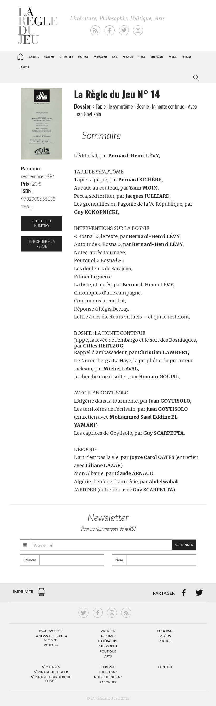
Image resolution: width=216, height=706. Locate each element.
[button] (195, 77)
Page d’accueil (51, 631)
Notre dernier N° (108, 677)
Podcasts (128, 57)
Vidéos (141, 57)
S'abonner (184, 545)
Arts (114, 57)
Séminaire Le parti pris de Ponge (51, 679)
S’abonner (108, 682)
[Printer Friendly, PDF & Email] (41, 594)
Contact (165, 667)
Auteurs (186, 57)
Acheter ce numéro (41, 223)
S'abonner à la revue (42, 243)
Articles (34, 57)
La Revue (108, 667)
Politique (83, 57)
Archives (49, 57)
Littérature (66, 57)
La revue (24, 67)
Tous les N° (108, 672)
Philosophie (100, 57)
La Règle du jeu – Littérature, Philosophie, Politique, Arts (20, 55)
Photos (172, 57)
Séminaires (157, 57)
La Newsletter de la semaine (51, 638)
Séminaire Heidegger (51, 672)
